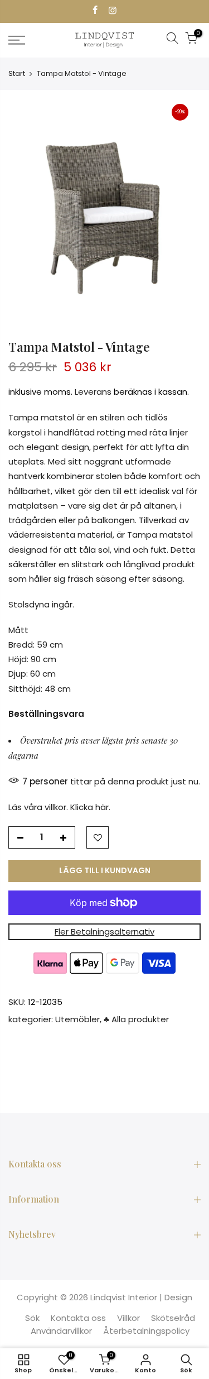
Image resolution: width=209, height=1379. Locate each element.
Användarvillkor (61, 1331)
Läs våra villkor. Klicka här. (59, 807)
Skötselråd (173, 1318)
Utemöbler (77, 1019)
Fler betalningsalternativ (104, 931)
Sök (32, 1318)
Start (16, 73)
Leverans (93, 392)
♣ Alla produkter (136, 1019)
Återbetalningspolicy (146, 1331)
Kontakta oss (78, 1318)
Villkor (128, 1318)
